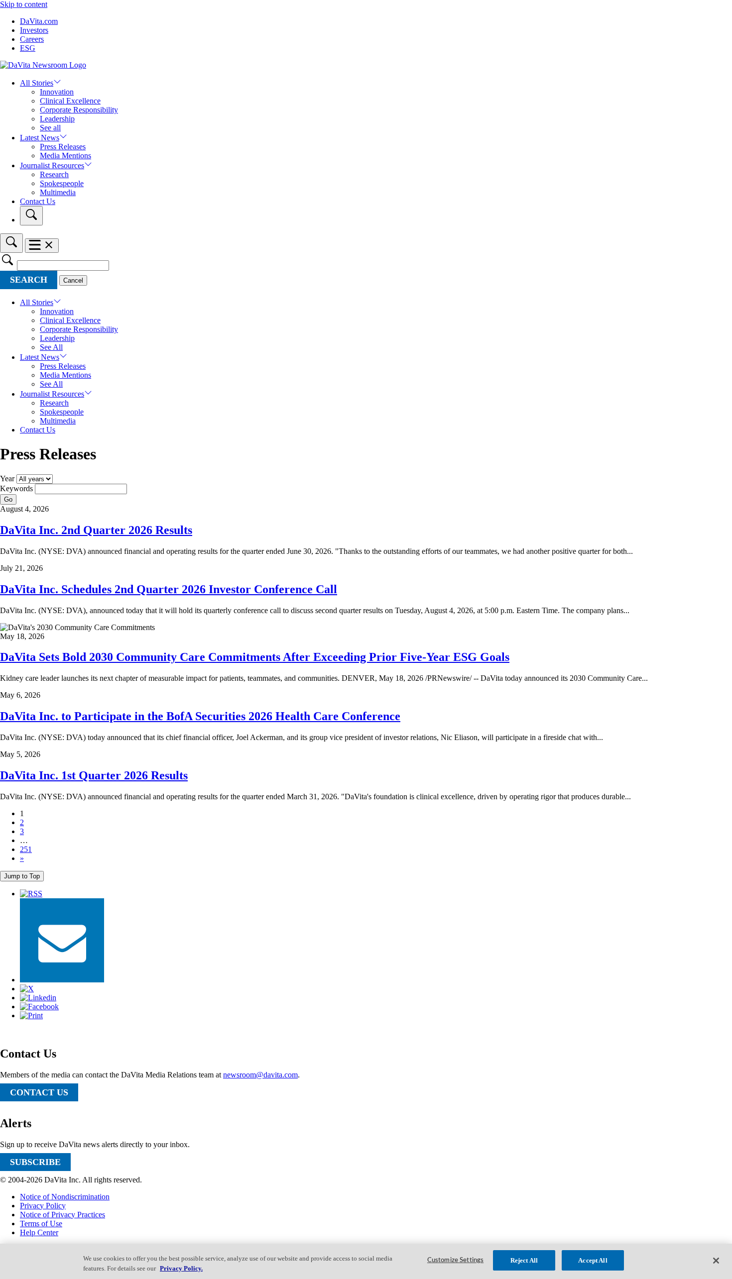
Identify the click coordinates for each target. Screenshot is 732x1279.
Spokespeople (62, 183)
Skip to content (23, 4)
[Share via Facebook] (39, 1006)
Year (7, 478)
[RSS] (31, 893)
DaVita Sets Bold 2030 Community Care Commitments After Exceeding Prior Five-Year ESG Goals (254, 656)
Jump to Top (22, 876)
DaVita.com (39, 21)
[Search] (31, 215)
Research (54, 174)
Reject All (524, 1260)
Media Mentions (65, 155)
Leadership (57, 118)
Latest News (39, 137)
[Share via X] (27, 988)
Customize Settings (455, 1260)
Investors (34, 30)
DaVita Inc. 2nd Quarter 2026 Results (96, 530)
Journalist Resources (52, 165)
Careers (32, 39)
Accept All (592, 1260)
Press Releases (63, 146)
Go (8, 499)
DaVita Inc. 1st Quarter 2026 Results (94, 775)
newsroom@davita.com (260, 1074)
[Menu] (42, 245)
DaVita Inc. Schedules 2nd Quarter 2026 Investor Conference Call (168, 589)
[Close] (716, 1261)
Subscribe (35, 1162)
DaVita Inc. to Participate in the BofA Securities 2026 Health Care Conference (200, 716)
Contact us (39, 1092)
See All (51, 347)
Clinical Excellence (70, 101)
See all (50, 127)
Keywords (16, 488)
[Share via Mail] (62, 979)
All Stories (36, 83)
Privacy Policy (43, 1205)
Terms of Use (41, 1223)
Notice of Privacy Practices (62, 1214)
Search (28, 280)
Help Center (39, 1232)
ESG (27, 48)
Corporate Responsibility (79, 110)
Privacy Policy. (181, 1268)
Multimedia (58, 192)
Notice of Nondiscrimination (65, 1196)
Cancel (73, 280)
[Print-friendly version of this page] (31, 1015)
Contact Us (37, 201)
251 (26, 849)
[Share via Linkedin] (38, 997)
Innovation (57, 92)
